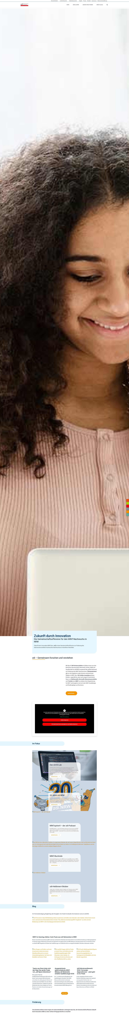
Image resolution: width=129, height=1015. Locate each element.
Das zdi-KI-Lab (56, 765)
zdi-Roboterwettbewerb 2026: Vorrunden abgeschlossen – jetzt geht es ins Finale (86, 971)
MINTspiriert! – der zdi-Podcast (63, 826)
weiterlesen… (71, 693)
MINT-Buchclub (56, 856)
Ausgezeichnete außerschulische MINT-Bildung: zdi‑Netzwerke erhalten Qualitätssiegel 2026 (64, 971)
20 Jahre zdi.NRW (57, 795)
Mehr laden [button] (64, 993)
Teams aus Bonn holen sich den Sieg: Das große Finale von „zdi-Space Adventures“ (42, 970)
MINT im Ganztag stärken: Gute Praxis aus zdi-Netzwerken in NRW (55, 937)
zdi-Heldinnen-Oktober (59, 886)
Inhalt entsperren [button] (64, 720)
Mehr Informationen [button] (64, 716)
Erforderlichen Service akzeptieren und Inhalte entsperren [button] (64, 724)
